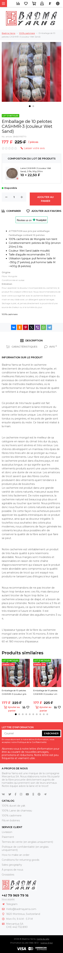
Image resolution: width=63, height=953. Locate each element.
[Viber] (37, 327)
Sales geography (12, 864)
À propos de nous (12, 869)
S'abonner (51, 733)
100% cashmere (10, 314)
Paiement (8, 837)
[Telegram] (49, 327)
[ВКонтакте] (13, 327)
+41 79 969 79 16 (15, 895)
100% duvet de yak (13, 805)
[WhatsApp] (43, 327)
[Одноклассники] (19, 327)
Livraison (7, 832)
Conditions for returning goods (20, 859)
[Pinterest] (25, 327)
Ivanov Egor (47, 942)
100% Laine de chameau (17, 810)
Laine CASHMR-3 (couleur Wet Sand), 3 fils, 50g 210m (35, 170)
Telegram (12, 904)
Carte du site (43, 939)
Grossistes (8, 874)
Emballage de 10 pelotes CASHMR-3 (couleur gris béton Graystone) (14, 692)
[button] (30, 106)
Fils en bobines (11, 820)
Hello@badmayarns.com (21, 909)
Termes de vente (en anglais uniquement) (27, 841)
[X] (31, 327)
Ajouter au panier (45, 199)
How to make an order (15, 854)
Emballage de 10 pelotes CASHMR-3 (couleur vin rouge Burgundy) (45, 692)
